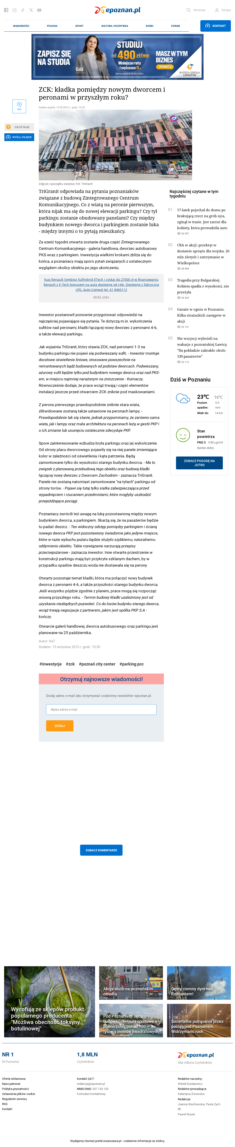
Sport (79, 25)
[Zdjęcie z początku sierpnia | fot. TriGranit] (101, 145)
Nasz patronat (11, 1084)
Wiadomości (21, 25)
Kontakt (219, 26)
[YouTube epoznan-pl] (39, 10)
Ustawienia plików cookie (18, 1094)
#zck (70, 664)
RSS (5, 1104)
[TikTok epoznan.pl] (23, 10)
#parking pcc (132, 664)
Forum (175, 25)
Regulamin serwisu (14, 1099)
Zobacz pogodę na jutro (199, 463)
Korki (149, 25)
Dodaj (60, 726)
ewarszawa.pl (112, 1141)
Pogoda (52, 25)
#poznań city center (97, 664)
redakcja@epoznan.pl (91, 1084)
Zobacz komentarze (101, 850)
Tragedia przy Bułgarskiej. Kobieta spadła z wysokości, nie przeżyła (203, 286)
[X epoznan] (31, 10)
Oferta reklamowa (13, 1078)
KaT (52, 641)
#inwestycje (50, 664)
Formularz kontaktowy (91, 1094)
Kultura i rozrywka (114, 25)
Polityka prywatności (15, 1089)
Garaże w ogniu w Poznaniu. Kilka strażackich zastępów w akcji (201, 315)
